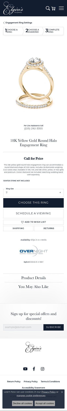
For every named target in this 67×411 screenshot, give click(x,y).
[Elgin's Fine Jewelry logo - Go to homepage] (23, 8)
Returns (49, 229)
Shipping (18, 229)
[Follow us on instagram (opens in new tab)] (42, 369)
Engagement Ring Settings (19, 23)
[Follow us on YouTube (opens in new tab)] (25, 369)
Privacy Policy (31, 382)
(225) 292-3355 (33, 129)
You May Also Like (33, 286)
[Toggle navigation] (61, 8)
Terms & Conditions (50, 382)
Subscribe (53, 327)
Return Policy (13, 382)
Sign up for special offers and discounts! (33, 316)
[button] (48, 8)
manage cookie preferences (31, 395)
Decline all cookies (22, 403)
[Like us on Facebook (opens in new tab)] (34, 369)
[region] (33, 82)
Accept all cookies (45, 403)
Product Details (33, 277)
